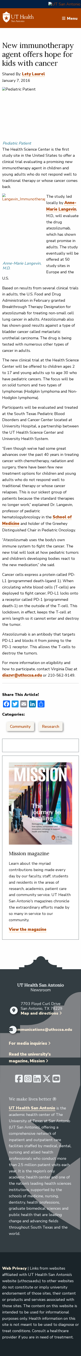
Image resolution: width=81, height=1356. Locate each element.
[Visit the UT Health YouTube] (56, 1080)
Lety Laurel (33, 74)
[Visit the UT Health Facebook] (19, 1080)
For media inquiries (28, 1043)
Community (20, 726)
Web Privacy (14, 1268)
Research (50, 726)
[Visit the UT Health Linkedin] (37, 1080)
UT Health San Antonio (32, 1108)
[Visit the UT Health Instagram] (28, 1080)
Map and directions (39, 1013)
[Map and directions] (14, 1010)
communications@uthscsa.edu (42, 1029)
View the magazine (27, 929)
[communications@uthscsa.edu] (10, 1030)
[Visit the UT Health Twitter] (46, 1080)
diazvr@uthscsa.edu (22, 675)
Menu (72, 18)
